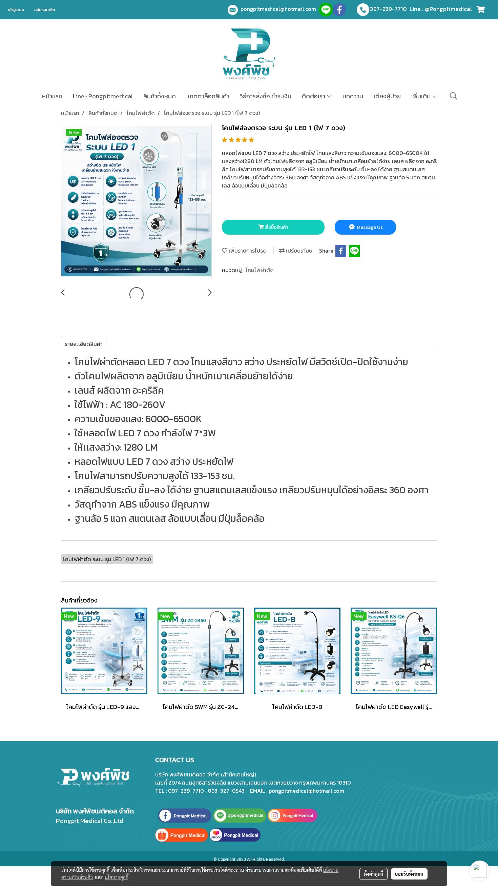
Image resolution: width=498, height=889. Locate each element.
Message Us (369, 227)
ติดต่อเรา (314, 96)
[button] (453, 96)
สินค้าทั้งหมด (159, 96)
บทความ (353, 96)
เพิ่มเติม (421, 96)
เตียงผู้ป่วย (387, 96)
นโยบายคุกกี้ (116, 877)
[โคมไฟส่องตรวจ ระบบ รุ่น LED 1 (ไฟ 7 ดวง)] (136, 201)
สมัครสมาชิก (44, 10)
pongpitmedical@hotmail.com (280, 9)
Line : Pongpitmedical (103, 96)
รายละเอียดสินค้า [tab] (84, 344)
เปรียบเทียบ (298, 250)
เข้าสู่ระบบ (16, 10)
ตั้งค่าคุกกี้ (373, 874)
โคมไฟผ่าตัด (260, 270)
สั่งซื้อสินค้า (276, 227)
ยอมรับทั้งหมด (409, 874)
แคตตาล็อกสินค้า (207, 96)
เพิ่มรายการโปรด (247, 250)
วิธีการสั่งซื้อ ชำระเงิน (265, 96)
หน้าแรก (52, 96)
